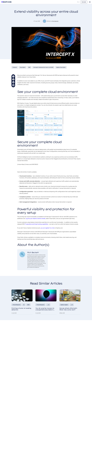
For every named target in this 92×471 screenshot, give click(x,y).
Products (15, 67)
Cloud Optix (22, 67)
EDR (29, 67)
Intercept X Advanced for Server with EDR (43, 67)
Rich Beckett (55, 21)
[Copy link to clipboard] (13, 76)
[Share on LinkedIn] (13, 82)
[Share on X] (13, 79)
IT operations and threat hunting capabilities (36, 224)
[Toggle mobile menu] (90, 2)
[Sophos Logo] (6, 2)
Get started (84, 2)
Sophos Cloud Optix (61, 67)
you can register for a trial (47, 228)
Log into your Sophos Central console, (36, 218)
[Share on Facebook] (13, 85)
